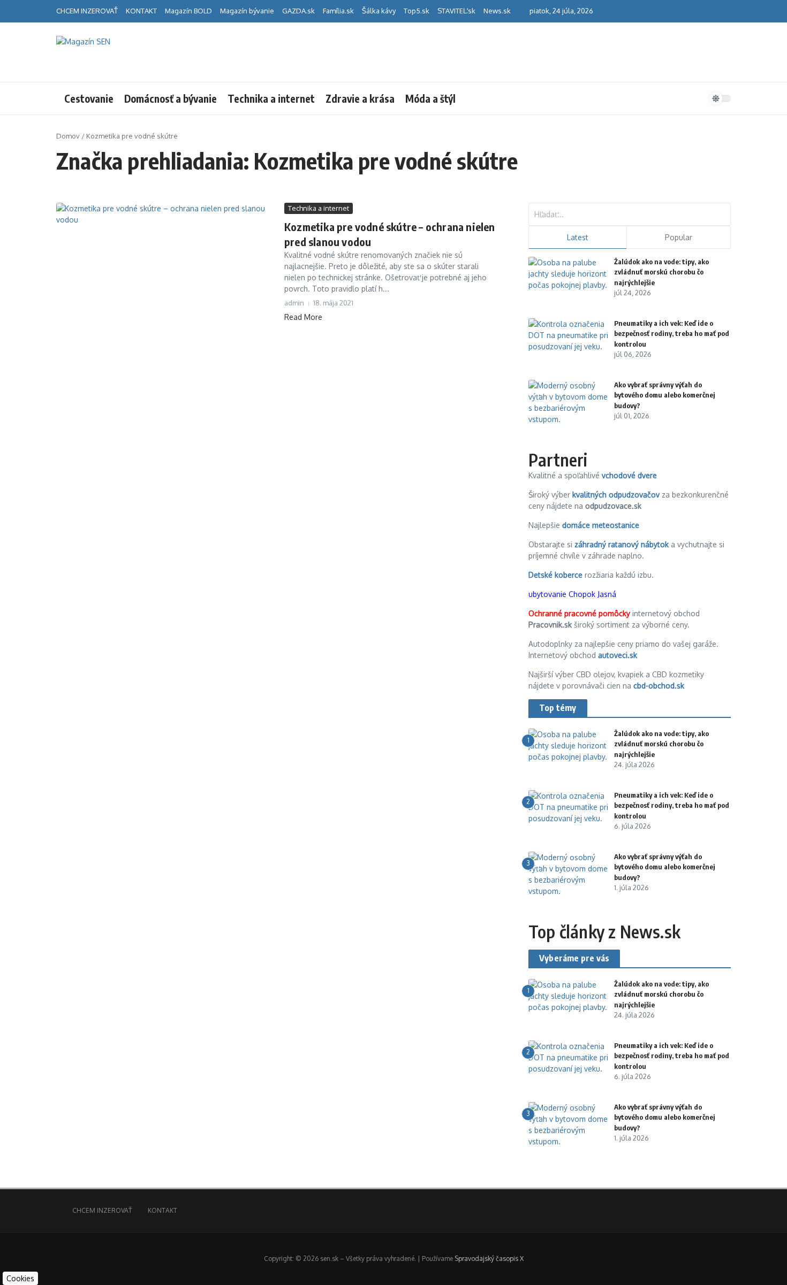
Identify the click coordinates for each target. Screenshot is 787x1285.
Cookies (20, 1278)
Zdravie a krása (360, 98)
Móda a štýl (430, 98)
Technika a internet (271, 98)
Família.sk (338, 10)
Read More (303, 317)
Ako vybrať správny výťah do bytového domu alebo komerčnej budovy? (664, 395)
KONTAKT (141, 10)
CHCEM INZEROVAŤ (87, 10)
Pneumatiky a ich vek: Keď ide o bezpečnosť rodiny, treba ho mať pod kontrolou (671, 333)
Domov (68, 136)
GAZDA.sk (298, 10)
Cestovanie (88, 98)
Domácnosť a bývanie (170, 98)
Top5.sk (416, 10)
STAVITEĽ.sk (456, 10)
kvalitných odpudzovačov (616, 494)
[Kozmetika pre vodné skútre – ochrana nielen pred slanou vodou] (166, 276)
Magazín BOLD (188, 10)
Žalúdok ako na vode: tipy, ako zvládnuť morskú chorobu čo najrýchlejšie (661, 272)
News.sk (497, 10)
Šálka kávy (379, 10)
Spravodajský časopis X (489, 1259)
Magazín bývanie (247, 10)
